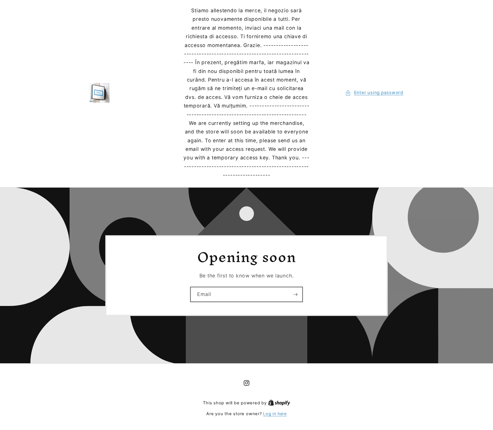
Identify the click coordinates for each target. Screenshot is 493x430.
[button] (374, 93)
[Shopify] (279, 402)
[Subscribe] (295, 294)
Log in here (274, 413)
